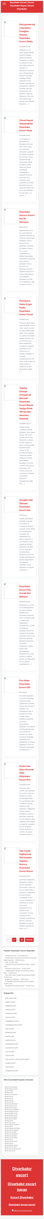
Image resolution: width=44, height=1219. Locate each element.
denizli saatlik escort (11, 1113)
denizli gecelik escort (11, 1111)
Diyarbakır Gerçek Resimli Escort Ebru (17, 964)
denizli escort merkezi (12, 1130)
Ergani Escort (10, 1032)
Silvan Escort (10, 1063)
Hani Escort (9, 1036)
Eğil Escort (9, 1029)
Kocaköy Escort (11, 1048)
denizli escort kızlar (11, 1107)
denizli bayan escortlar (12, 1124)
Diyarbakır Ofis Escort (13, 1025)
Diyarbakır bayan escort (22, 1204)
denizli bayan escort (11, 1089)
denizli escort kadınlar (12, 1109)
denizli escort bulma (11, 1137)
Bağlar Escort (11, 998)
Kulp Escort (10, 1051)
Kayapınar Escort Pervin (12, 968)
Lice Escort (9, 1055)
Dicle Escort (23, 515)
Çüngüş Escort (24, 319)
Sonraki (29, 940)
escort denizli (9, 1091)
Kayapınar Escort (12, 1044)
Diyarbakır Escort (24, 46)
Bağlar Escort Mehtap (12, 979)
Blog (6, 962)
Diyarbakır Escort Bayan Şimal (14, 986)
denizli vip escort (10, 1122)
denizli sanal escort (11, 1106)
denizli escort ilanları (11, 1104)
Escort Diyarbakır (22, 1197)
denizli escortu (9, 1102)
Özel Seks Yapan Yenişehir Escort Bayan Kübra (20, 975)
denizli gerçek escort (11, 1145)
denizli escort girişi (10, 1132)
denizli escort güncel (11, 1134)
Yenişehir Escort (11, 1071)
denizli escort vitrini (11, 1147)
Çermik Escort (10, 1006)
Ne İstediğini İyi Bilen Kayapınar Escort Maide (19, 981)
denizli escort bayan (11, 1087)
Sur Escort (9, 1067)
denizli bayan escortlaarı (12, 1128)
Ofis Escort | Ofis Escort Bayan (17, 1059)
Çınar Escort (10, 1009)
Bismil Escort (23, 227)
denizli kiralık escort (11, 1115)
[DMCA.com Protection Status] (22, 1210)
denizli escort (9, 1092)
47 (22, 940)
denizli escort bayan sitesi (13, 1149)
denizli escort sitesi (11, 1119)
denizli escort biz (10, 1151)
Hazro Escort (10, 1040)
